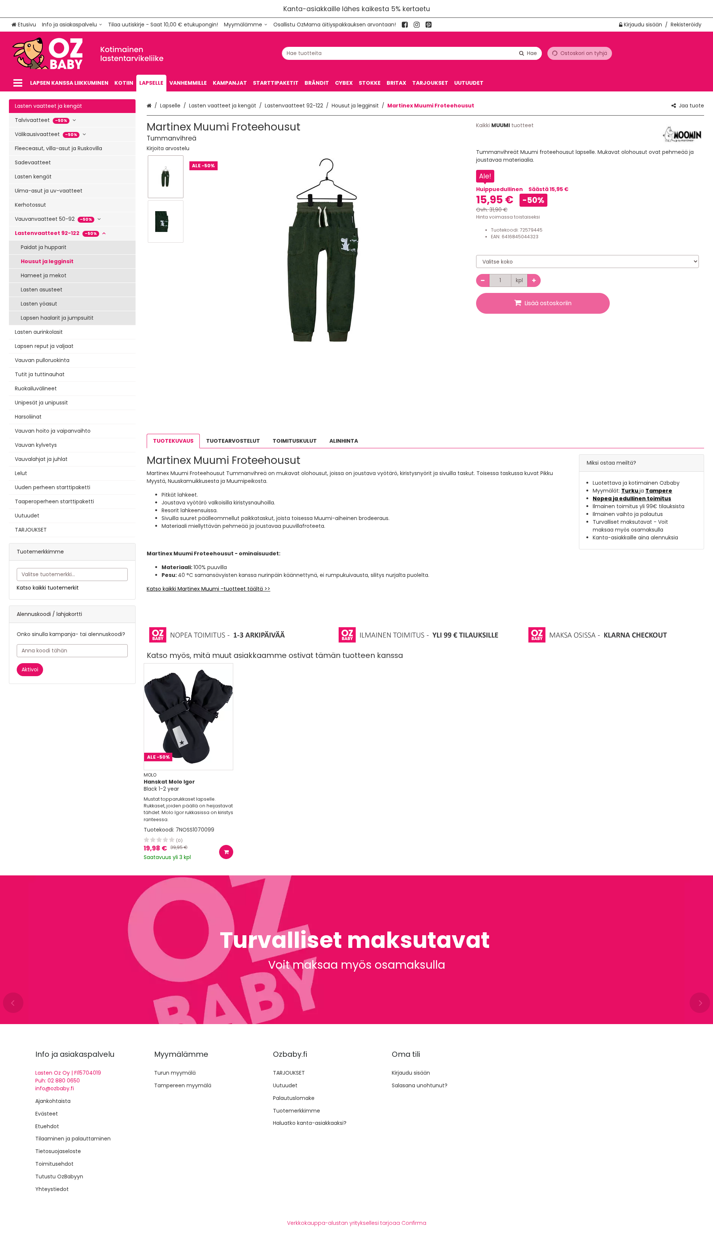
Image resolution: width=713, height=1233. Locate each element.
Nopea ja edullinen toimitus (632, 498)
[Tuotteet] (18, 83)
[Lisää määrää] (534, 280)
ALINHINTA (343, 441)
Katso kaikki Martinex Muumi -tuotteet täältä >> (208, 589)
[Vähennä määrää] (482, 280)
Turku (630, 490)
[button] (168, 148)
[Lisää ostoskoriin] (226, 852)
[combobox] (412, 53)
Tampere (658, 490)
